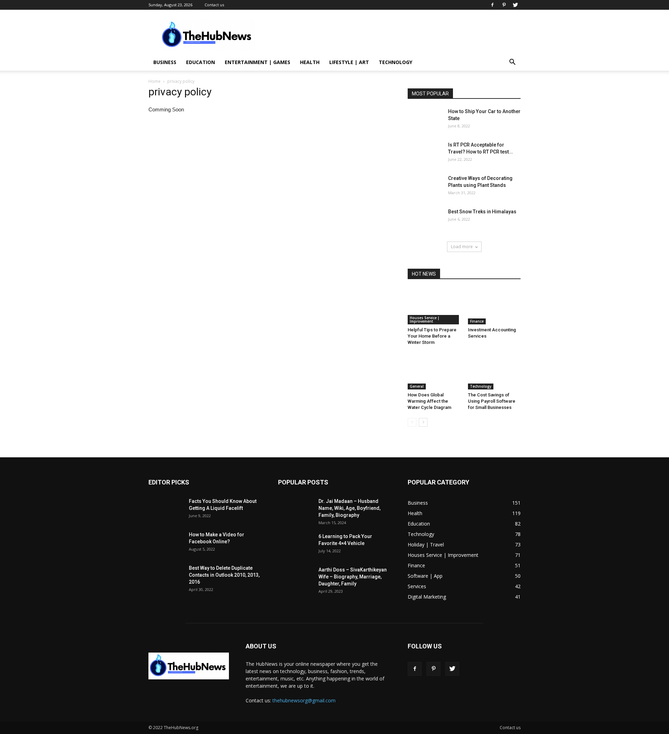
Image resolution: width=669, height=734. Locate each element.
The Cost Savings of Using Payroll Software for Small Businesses (491, 401)
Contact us (214, 4)
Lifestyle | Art (349, 62)
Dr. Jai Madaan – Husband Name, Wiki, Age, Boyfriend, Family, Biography (349, 508)
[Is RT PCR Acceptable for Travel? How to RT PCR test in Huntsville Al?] (425, 153)
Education (200, 62)
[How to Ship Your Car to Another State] (425, 120)
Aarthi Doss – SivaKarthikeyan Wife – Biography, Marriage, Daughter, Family (352, 576)
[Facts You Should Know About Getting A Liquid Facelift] (165, 510)
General (417, 386)
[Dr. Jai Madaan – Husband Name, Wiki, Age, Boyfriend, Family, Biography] (295, 510)
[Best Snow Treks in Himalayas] (425, 220)
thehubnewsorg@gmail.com (304, 700)
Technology (395, 62)
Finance (477, 321)
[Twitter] (515, 5)
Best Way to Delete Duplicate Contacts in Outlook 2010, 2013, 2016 (224, 575)
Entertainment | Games (257, 62)
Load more (462, 247)
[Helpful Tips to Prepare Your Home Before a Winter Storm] (434, 306)
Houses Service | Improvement (424, 319)
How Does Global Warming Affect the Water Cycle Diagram (429, 401)
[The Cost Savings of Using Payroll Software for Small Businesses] (494, 371)
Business (164, 62)
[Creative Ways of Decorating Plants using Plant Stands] (425, 187)
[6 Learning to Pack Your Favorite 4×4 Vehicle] (295, 545)
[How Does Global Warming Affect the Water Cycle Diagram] (434, 371)
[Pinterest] (504, 5)
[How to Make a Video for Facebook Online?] (165, 543)
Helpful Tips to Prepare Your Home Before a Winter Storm (432, 336)
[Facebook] (492, 5)
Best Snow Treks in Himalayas (482, 211)
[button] (512, 63)
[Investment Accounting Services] (494, 306)
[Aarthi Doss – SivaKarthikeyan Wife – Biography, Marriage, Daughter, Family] (295, 578)
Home (154, 81)
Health (310, 62)
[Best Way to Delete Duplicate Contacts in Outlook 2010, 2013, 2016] (165, 577)
